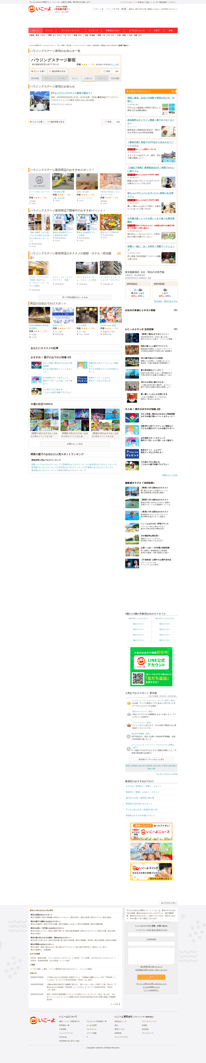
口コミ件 (114, 64)
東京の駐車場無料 (72, 931)
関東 (50, 35)
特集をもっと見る (170, 475)
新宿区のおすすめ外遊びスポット (140, 815)
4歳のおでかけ (138, 629)
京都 (108, 35)
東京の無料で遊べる (56, 931)
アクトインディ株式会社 (143, 1017)
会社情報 (145, 1029)
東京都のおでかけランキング (44, 470)
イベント (49, 30)
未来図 (144, 1025)
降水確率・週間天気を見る (166, 301)
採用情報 (118, 1033)
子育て (157, 30)
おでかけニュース (137, 30)
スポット (35, 30)
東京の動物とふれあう (67, 924)
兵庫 (112, 35)
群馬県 (149, 766)
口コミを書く (40, 71)
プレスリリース (148, 1033)
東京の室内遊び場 (56, 940)
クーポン (62, 78)
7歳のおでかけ (164, 635)
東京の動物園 (47, 917)
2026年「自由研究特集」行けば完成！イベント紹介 (50, 961)
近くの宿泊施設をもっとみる (75, 297)
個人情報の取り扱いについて (151, 967)
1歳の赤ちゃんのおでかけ (164, 618)
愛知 (80, 35)
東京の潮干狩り (85, 947)
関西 (99, 35)
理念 (116, 1025)
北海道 (42, 35)
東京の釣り (75, 917)
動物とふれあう (154, 9)
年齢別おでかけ (113, 30)
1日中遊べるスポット (170, 9)
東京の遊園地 (36, 917)
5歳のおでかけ (164, 629)
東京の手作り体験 (50, 924)
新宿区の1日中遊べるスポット (139, 804)
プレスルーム (91, 1029)
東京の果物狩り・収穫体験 (41, 950)
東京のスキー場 (51, 947)
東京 (54, 35)
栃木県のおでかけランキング (102, 464)
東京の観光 (107, 917)
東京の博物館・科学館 (84, 940)
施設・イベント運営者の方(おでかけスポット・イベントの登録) (68, 969)
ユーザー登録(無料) (160, 2)
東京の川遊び (36, 934)
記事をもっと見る (75, 444)
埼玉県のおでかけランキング (71, 467)
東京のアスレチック (88, 931)
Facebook (63, 1037)
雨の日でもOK (141, 9)
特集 (171, 30)
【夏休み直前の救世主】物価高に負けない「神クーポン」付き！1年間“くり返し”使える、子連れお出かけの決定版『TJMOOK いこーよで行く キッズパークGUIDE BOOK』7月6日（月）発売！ (81, 987)
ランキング (93, 30)
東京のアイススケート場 (68, 947)
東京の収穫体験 (83, 924)
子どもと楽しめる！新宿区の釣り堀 (141, 809)
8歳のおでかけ (138, 640)
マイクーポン (128, 2)
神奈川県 (151, 769)
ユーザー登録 (36, 969)
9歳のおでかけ (164, 640)
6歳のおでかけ (138, 635)
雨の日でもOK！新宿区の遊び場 (140, 798)
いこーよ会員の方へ (151, 990)
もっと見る (114, 1004)
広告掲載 (62, 1029)
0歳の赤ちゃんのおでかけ (138, 618)
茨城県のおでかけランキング (75, 464)
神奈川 (59, 35)
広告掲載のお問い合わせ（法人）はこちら (151, 970)
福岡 (140, 35)
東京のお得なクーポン (39, 931)
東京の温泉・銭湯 (37, 947)
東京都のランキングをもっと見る (151, 759)
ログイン (173, 2)
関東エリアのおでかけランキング (46, 464)
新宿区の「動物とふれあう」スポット (142, 792)
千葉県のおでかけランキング (98, 467)
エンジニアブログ (121, 1037)
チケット (48, 78)
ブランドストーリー (149, 1021)
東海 (75, 35)
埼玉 (69, 35)
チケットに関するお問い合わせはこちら (151, 984)
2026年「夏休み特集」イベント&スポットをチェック (51, 958)
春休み (131, 9)
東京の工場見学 (36, 924)
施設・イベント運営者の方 (69, 1021)
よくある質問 (91, 1025)
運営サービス (120, 1029)
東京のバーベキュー (61, 917)
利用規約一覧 (64, 1025)
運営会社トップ (120, 1021)
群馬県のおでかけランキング (44, 467)
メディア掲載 (91, 1033)
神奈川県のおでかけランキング (72, 470)
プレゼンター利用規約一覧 (96, 1021)
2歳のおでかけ (138, 624)
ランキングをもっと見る (167, 774)
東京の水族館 (111, 940)
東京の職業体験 (97, 924)
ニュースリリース (66, 1033)
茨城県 (134, 766)
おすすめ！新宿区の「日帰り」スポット (143, 786)
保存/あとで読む (144, 2)
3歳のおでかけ (164, 624)
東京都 (172, 766)
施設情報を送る (59, 71)
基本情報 (35, 78)
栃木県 (142, 766)
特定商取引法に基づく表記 (69, 1041)
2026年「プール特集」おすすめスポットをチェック (93, 958)
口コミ (75, 78)
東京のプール (96, 917)
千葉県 (165, 766)
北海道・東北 (34, 35)
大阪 (104, 35)
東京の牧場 (85, 917)
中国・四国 (121, 35)
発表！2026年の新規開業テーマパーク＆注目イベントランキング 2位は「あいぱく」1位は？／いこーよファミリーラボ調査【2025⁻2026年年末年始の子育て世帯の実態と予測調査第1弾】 (81, 997)
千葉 (64, 35)
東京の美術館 (99, 940)
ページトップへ (170, 903)
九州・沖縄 (133, 35)
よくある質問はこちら (151, 987)
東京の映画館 (69, 940)
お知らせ (88, 78)
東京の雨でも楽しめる (39, 940)
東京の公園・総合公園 (106, 931)
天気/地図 (115, 78)
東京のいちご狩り (99, 947)
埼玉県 (157, 766)
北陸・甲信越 (90, 35)
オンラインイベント (70, 30)
